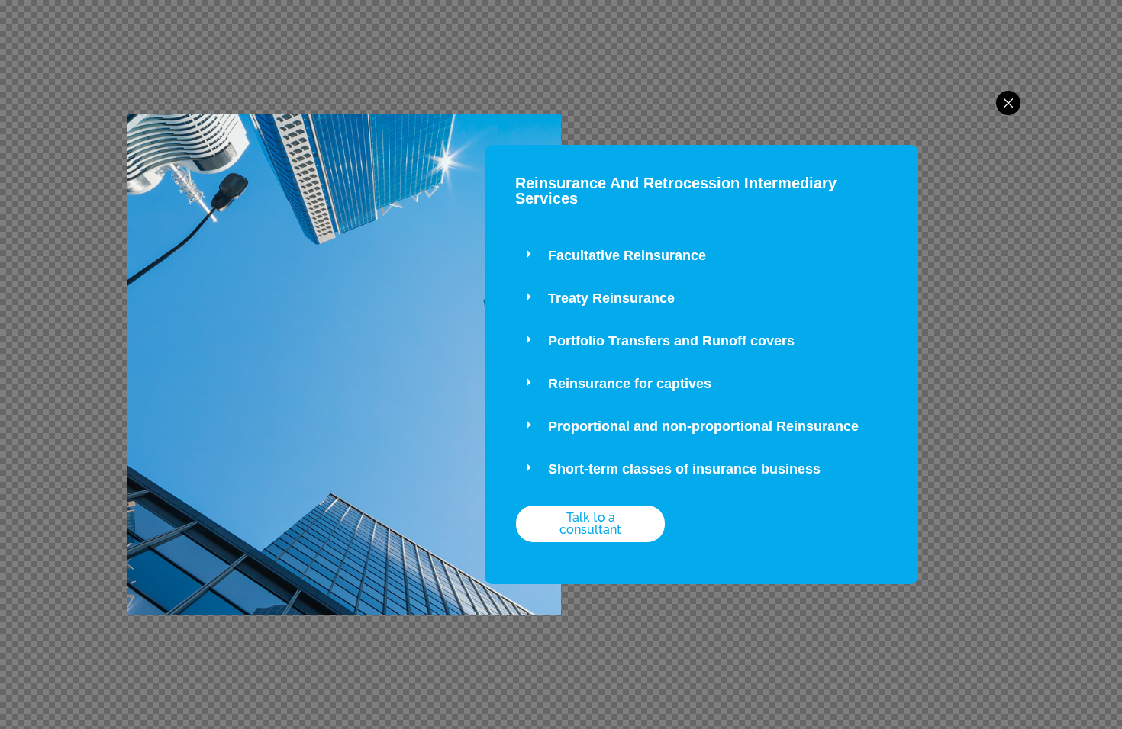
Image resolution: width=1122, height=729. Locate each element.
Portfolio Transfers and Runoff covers (671, 340)
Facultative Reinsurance (627, 255)
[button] (701, 256)
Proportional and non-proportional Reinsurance (703, 426)
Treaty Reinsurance (611, 298)
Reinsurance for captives (629, 383)
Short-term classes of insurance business (684, 469)
